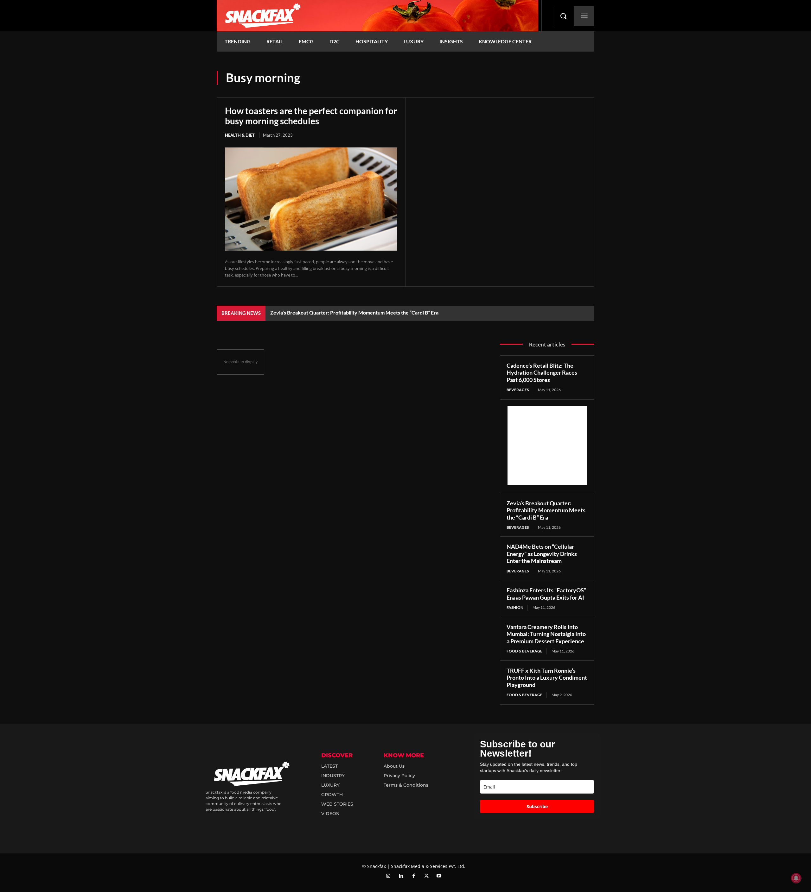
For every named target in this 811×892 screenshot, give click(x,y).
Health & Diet (240, 135)
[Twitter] (426, 876)
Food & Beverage (524, 651)
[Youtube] (439, 876)
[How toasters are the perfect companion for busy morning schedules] (311, 199)
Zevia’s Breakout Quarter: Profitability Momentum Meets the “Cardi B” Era (354, 312)
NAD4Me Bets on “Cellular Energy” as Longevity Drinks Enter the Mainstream (542, 553)
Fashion (515, 607)
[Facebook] (413, 876)
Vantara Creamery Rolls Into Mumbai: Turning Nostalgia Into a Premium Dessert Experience (546, 634)
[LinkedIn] (401, 876)
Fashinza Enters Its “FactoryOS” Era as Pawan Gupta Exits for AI (546, 594)
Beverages (518, 389)
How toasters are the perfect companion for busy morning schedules (311, 115)
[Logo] (377, 15)
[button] (563, 16)
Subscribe (537, 806)
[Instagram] (388, 876)
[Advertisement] (547, 445)
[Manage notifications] (796, 878)
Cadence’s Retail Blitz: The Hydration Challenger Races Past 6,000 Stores (542, 372)
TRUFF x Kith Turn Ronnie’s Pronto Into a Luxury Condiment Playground (547, 677)
